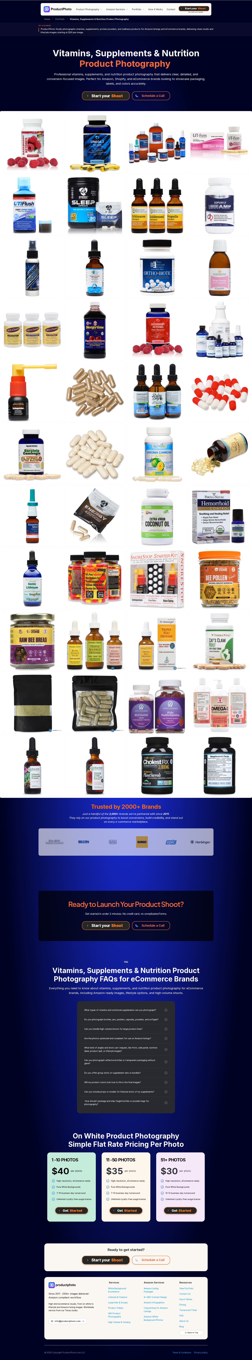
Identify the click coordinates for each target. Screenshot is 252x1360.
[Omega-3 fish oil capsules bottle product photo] (95, 143)
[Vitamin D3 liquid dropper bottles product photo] (157, 392)
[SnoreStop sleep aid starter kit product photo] (157, 579)
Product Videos (115, 1308)
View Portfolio (186, 1288)
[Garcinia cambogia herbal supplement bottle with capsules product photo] (157, 454)
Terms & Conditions (181, 1352)
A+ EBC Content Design (155, 1297)
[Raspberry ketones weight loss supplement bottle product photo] (157, 330)
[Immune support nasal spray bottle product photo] (32, 268)
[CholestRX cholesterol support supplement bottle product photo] (157, 766)
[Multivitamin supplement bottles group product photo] (95, 579)
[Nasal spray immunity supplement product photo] (32, 517)
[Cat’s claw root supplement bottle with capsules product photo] (220, 641)
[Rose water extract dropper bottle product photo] (220, 268)
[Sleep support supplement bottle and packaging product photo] (95, 206)
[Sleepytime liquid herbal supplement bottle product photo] (95, 330)
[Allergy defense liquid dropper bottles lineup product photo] (95, 641)
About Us (184, 1321)
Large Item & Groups (118, 1302)
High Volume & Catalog (119, 1322)
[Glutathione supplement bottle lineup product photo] (32, 330)
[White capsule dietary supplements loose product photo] (95, 454)
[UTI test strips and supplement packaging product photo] (220, 143)
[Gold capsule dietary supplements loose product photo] (95, 392)
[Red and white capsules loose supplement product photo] (220, 392)
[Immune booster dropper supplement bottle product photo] (95, 268)
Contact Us (184, 1294)
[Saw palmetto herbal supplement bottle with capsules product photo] (32, 454)
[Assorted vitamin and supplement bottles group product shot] (157, 143)
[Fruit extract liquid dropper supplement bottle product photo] (95, 766)
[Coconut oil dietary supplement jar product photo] (157, 517)
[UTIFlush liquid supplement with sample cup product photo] (32, 206)
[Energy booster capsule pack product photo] (95, 517)
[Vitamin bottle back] (220, 766)
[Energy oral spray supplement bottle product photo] (32, 392)
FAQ (181, 1315)
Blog (181, 1326)
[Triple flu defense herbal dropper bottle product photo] (157, 641)
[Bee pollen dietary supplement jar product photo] (220, 579)
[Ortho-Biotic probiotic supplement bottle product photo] (157, 268)
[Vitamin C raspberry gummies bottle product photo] (32, 143)
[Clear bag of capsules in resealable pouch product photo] (95, 703)
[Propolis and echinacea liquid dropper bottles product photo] (157, 206)
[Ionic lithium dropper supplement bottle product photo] (32, 579)
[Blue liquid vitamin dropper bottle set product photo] (220, 330)
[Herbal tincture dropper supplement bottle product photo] (32, 766)
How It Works (185, 1299)
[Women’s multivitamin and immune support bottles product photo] (157, 703)
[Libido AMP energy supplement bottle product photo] (220, 206)
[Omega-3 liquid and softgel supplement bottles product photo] (220, 703)
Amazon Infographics (154, 1302)
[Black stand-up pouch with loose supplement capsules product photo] (32, 703)
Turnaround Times (188, 1310)
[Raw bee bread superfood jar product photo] (32, 641)
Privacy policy (201, 1352)
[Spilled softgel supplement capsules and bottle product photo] (220, 454)
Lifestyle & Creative (117, 1297)
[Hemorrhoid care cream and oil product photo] (220, 517)
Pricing (182, 1304)
